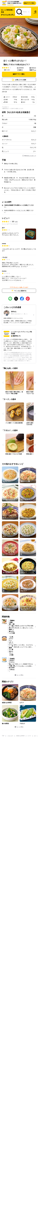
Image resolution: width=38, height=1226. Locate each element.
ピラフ (29, 736)
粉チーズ (4, 131)
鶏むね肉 (4, 119)
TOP (3, 736)
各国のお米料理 (20, 736)
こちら (22, 210)
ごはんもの (10, 736)
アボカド (4, 123)
